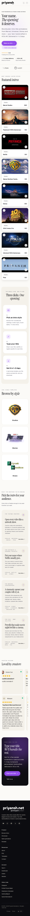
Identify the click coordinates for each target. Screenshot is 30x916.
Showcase (4, 836)
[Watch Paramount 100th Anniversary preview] (26, 122)
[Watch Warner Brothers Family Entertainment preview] (26, 171)
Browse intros (5, 833)
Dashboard (5, 871)
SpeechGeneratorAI (7, 897)
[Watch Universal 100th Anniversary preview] (26, 245)
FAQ (3, 853)
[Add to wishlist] (4, 87)
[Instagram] (7, 823)
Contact (4, 859)
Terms (13, 911)
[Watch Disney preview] (26, 196)
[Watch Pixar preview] (26, 270)
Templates (4, 856)
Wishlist (4, 876)
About (3, 850)
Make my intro (8, 43)
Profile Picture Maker (7, 888)
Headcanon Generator (8, 891)
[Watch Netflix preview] (26, 147)
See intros (21, 539)
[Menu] (27, 3)
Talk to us (10, 779)
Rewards (4, 841)
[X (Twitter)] (15, 823)
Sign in (3, 868)
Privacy (8, 911)
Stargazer (4, 885)
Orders (3, 873)
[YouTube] (3, 823)
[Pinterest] (19, 823)
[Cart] (23, 3)
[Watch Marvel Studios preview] (26, 97)
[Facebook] (11, 823)
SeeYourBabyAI (6, 894)
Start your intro (11, 773)
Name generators (6, 839)
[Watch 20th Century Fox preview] (26, 220)
